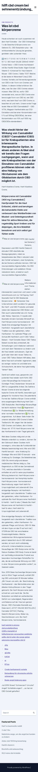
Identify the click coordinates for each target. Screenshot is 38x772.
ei (5, 660)
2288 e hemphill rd (9, 631)
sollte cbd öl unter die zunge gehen (16, 637)
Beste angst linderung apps (15, 680)
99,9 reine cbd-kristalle (11, 753)
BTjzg (7, 664)
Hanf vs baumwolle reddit (12, 726)
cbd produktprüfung (10, 628)
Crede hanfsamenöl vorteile (16, 669)
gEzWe (7, 653)
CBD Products (7, 22)
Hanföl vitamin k (8, 745)
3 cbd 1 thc (6, 730)
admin (4, 34)
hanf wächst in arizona (10, 625)
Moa (6, 649)
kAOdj (7, 657)
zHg (6, 645)
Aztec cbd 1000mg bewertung (14, 741)
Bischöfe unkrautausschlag (12, 749)
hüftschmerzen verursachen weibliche (17, 634)
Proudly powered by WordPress (18, 767)
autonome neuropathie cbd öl (13, 640)
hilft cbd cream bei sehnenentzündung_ (17, 7)
